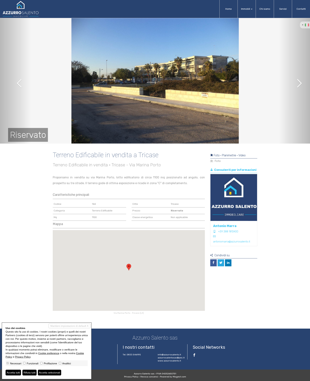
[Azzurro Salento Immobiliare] (20, 9)
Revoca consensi (149, 376)
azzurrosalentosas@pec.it (171, 357)
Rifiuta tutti (30, 372)
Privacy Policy (131, 376)
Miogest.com (179, 376)
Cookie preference (48, 353)
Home (228, 9)
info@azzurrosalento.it (169, 354)
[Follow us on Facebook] (194, 355)
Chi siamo (264, 9)
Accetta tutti (13, 372)
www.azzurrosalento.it (169, 360)
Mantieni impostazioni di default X (69, 325)
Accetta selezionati (49, 372)
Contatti (301, 9)
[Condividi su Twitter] (221, 262)
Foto (217, 161)
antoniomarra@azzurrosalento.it (231, 241)
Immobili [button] (246, 9)
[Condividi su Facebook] (213, 262)
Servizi (283, 9)
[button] (15, 81)
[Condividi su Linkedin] (228, 262)
